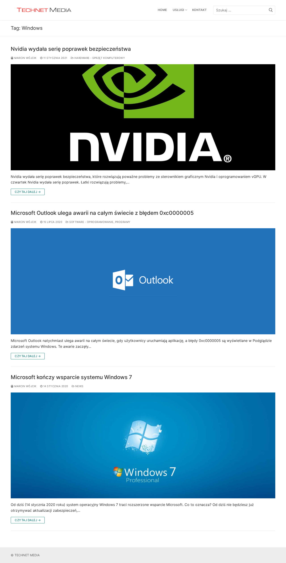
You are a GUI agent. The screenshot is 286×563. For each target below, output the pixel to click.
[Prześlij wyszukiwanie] (270, 10)
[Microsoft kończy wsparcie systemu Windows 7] (143, 445)
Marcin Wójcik (25, 58)
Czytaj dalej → (28, 192)
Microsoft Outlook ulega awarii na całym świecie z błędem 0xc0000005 (102, 213)
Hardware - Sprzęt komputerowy (99, 58)
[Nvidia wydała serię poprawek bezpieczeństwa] (143, 117)
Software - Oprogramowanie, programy (99, 222)
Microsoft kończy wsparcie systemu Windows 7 (71, 377)
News (78, 386)
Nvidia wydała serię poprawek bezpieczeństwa (71, 49)
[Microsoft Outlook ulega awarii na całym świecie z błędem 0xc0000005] (143, 281)
